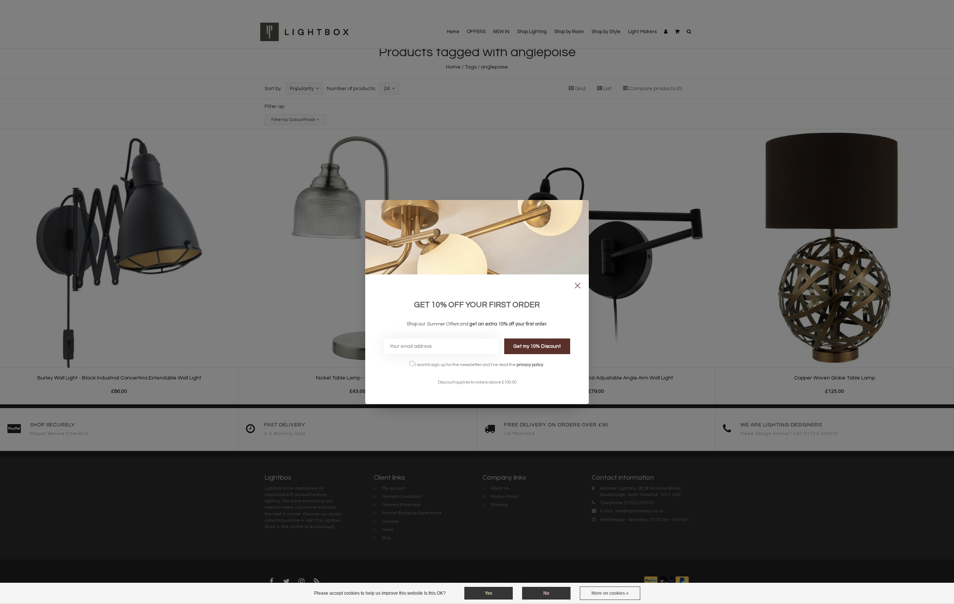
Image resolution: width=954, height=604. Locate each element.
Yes (488, 593)
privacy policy (530, 364)
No (546, 593)
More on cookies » (610, 593)
